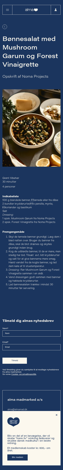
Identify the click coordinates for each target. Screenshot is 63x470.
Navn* (5, 328)
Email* (5, 342)
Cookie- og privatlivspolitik (23, 374)
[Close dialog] (56, 414)
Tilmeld (14, 361)
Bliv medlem (17, 457)
